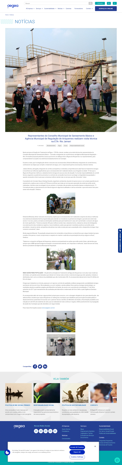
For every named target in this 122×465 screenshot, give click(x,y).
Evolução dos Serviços (87, 435)
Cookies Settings (77, 457)
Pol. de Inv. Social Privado (106, 431)
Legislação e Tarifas (87, 433)
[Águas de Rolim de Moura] (55, 431)
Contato (101, 437)
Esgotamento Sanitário (87, 431)
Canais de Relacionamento (107, 443)
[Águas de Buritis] (41, 431)
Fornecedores (79, 8)
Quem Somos (66, 429)
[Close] (95, 446)
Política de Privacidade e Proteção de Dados (61, 462)
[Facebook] (35, 366)
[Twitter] (40, 366)
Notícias (12, 14)
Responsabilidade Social (106, 429)
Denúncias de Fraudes (105, 445)
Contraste (100, 3)
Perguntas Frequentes (106, 440)
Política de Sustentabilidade (107, 433)
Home (6, 14)
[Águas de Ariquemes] (36, 431)
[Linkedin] (45, 366)
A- (114, 3)
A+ (109, 3)
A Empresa (65, 426)
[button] (7, 452)
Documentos (84, 437)
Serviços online (106, 9)
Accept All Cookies (77, 447)
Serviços (83, 426)
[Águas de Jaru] (45, 431)
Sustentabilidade (104, 426)
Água (82, 429)
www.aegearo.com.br (48, 308)
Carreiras (68, 8)
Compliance (65, 431)
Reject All (77, 452)
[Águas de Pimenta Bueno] (50, 431)
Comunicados (66, 438)
